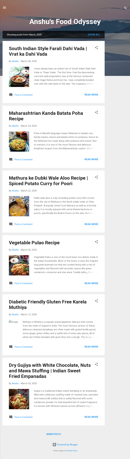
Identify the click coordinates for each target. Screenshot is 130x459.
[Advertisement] (117, 78)
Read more (91, 94)
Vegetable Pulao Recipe (34, 242)
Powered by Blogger (67, 444)
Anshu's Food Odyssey (65, 21)
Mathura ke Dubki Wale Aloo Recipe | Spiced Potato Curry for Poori (48, 180)
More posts (53, 434)
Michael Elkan (72, 451)
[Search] (125, 8)
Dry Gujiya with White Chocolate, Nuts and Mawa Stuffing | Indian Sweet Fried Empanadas (50, 370)
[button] (96, 48)
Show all (94, 34)
